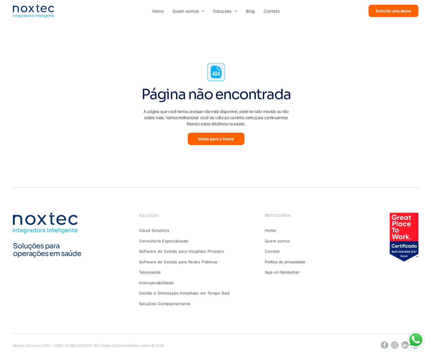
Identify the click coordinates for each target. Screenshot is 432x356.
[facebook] (384, 345)
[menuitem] (158, 11)
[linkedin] (405, 345)
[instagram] (394, 345)
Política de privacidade (285, 261)
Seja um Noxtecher (282, 272)
